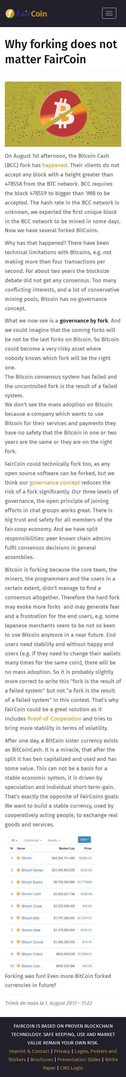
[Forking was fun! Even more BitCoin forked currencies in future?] (50, 902)
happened (54, 165)
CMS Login (71, 1068)
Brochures (41, 1059)
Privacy (62, 1051)
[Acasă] (26, 13)
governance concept (55, 482)
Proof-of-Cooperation (54, 718)
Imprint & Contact (29, 1051)
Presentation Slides (79, 1059)
